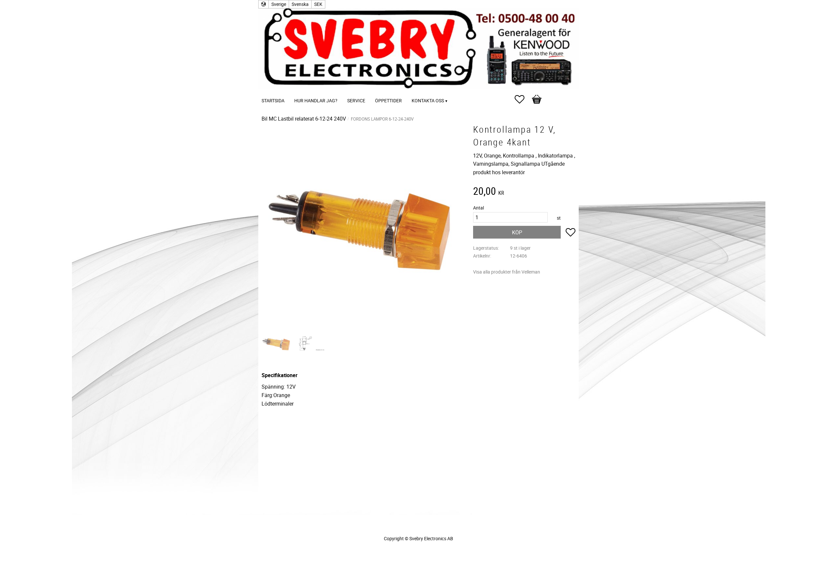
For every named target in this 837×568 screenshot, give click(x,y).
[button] (523, 99)
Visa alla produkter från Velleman (506, 272)
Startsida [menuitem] (273, 100)
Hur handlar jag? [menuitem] (315, 100)
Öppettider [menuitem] (388, 100)
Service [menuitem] (356, 100)
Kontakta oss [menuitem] (428, 100)
